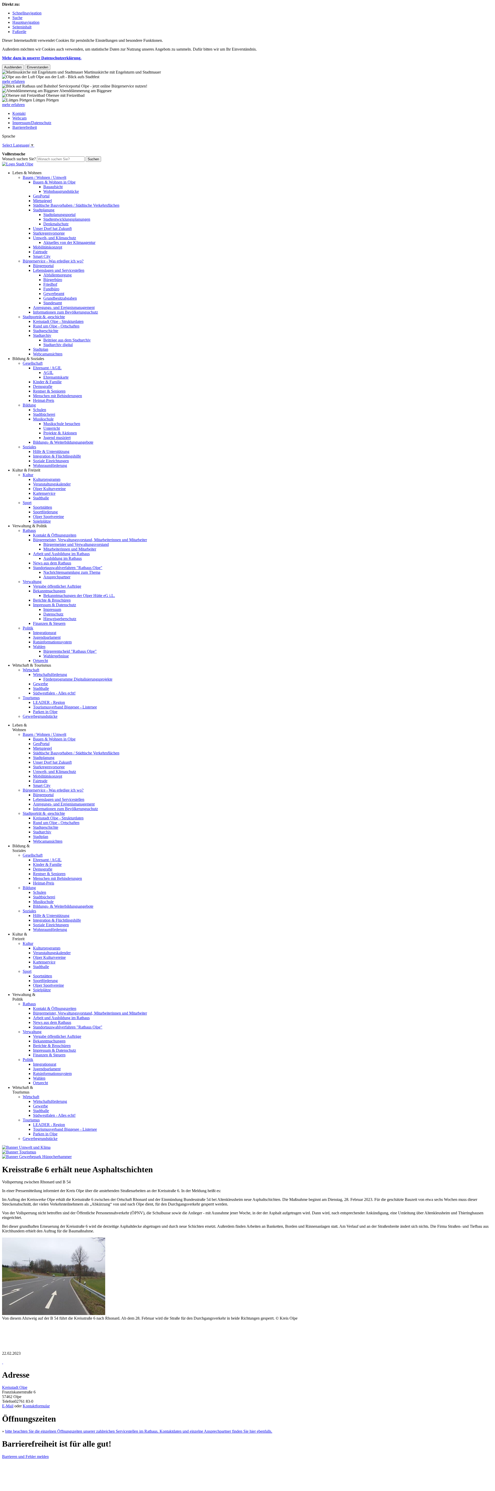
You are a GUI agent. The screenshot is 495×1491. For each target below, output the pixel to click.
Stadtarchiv (42, 335)
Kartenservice (44, 493)
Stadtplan (40, 349)
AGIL (48, 372)
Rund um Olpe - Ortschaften (56, 326)
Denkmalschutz (56, 224)
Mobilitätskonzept (47, 247)
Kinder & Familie (47, 382)
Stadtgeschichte (45, 331)
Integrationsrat (44, 633)
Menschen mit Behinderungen (57, 396)
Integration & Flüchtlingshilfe (57, 456)
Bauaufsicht (53, 187)
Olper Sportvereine (48, 516)
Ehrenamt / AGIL (47, 368)
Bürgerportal (43, 266)
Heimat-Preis (43, 400)
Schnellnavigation (27, 13)
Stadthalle (41, 498)
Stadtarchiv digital (58, 344)
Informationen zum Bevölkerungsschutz (65, 312)
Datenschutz (53, 614)
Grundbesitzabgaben (60, 298)
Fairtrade (40, 252)
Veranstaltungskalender (52, 484)
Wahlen (39, 646)
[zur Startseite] (17, 164)
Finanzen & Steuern (49, 623)
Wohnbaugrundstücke (61, 191)
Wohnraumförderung (50, 465)
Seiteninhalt (21, 27)
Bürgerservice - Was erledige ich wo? (53, 261)
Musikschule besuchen (61, 423)
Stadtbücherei (44, 414)
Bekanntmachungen (49, 591)
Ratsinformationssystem (52, 642)
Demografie (42, 386)
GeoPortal (41, 196)
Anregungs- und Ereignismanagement (64, 307)
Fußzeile (19, 31)
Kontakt (19, 113)
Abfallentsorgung (57, 275)
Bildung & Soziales (28, 358)
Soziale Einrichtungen (51, 461)
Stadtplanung (43, 210)
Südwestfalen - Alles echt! (54, 693)
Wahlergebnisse (56, 656)
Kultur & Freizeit (26, 470)
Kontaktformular (36, 1406)
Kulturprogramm (46, 479)
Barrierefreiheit (24, 127)
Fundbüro (51, 289)
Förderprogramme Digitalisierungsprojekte (77, 679)
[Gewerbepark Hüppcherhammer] (37, 1156)
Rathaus (29, 530)
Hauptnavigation (25, 22)
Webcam (19, 118)
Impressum (52, 609)
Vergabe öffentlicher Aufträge (57, 586)
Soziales (29, 447)
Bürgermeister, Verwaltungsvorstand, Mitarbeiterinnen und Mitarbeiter (90, 540)
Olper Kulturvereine (49, 489)
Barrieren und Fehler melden (25, 1456)
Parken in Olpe (45, 711)
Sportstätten (42, 507)
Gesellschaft (33, 363)
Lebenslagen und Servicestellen (58, 270)
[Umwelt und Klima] (26, 1147)
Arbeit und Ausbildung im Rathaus (61, 554)
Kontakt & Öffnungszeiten (54, 535)
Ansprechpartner (56, 577)
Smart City (42, 256)
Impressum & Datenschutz (54, 605)
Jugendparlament (47, 637)
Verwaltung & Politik (29, 526)
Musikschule (43, 419)
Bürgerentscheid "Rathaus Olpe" (70, 651)
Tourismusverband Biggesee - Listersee (65, 707)
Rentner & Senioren (49, 391)
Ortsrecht (40, 660)
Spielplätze (42, 521)
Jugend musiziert (57, 437)
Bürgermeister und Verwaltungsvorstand (76, 544)
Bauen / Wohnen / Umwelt (44, 177)
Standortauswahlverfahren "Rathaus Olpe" (67, 567)
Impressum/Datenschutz (31, 123)
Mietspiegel (42, 200)
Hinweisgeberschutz (59, 619)
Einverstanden (37, 67)
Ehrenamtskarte (56, 377)
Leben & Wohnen (27, 173)
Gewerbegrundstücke (40, 716)
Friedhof (50, 284)
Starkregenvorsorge (49, 233)
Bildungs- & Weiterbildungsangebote (63, 442)
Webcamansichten (47, 354)
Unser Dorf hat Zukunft (52, 228)
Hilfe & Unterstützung (51, 451)
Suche (17, 17)
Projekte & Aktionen (60, 433)
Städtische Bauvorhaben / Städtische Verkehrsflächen (76, 205)
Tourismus (31, 698)
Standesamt (52, 303)
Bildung (29, 405)
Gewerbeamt (53, 293)
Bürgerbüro (52, 279)
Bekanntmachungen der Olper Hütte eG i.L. (79, 595)
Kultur (28, 475)
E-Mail (7, 1406)
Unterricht (51, 428)
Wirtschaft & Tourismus (31, 665)
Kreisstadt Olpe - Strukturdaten (58, 321)
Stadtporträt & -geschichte (44, 317)
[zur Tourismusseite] (19, 1152)
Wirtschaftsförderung (50, 674)
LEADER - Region (49, 702)
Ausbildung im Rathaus (62, 558)
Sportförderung (45, 512)
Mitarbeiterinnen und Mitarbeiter (69, 549)
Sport (27, 502)
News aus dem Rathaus (52, 563)
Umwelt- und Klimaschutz (54, 238)
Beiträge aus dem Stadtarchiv (67, 340)
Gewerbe (40, 684)
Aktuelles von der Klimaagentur (69, 242)
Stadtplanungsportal (59, 214)
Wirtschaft (31, 670)
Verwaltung (32, 581)
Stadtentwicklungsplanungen (66, 219)
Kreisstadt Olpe (14, 1387)
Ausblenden (13, 67)
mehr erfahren (13, 81)
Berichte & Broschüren (52, 600)
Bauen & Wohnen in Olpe (54, 182)
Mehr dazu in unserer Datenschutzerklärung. (41, 58)
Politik (28, 628)
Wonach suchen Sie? (19, 159)
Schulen (39, 410)
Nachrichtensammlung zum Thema (71, 572)
